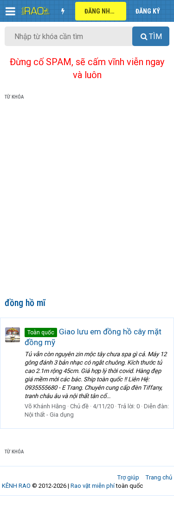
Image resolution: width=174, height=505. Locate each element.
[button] (10, 11)
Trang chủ (159, 477)
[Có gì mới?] (62, 11)
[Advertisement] (87, 200)
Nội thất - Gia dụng (49, 414)
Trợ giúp (128, 477)
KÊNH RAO (16, 485)
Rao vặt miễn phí (93, 485)
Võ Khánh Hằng (45, 406)
